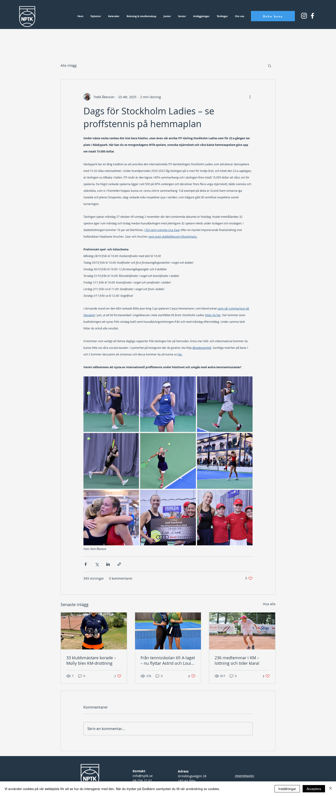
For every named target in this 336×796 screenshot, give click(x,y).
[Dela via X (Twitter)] (97, 564)
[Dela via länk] (119, 564)
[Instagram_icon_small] (304, 16)
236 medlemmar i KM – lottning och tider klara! (237, 660)
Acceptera (314, 788)
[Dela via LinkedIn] (108, 564)
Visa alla (269, 604)
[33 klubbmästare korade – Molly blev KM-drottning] (94, 630)
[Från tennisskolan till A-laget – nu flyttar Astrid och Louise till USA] (168, 630)
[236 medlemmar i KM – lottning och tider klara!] (242, 630)
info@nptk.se (143, 776)
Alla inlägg (69, 65)
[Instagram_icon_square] (312, 16)
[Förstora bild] (111, 404)
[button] (269, 65)
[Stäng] (330, 788)
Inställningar (287, 788)
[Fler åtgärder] (250, 97)
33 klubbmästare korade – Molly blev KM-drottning (91, 660)
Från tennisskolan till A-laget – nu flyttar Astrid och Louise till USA (168, 660)
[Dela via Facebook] (85, 564)
